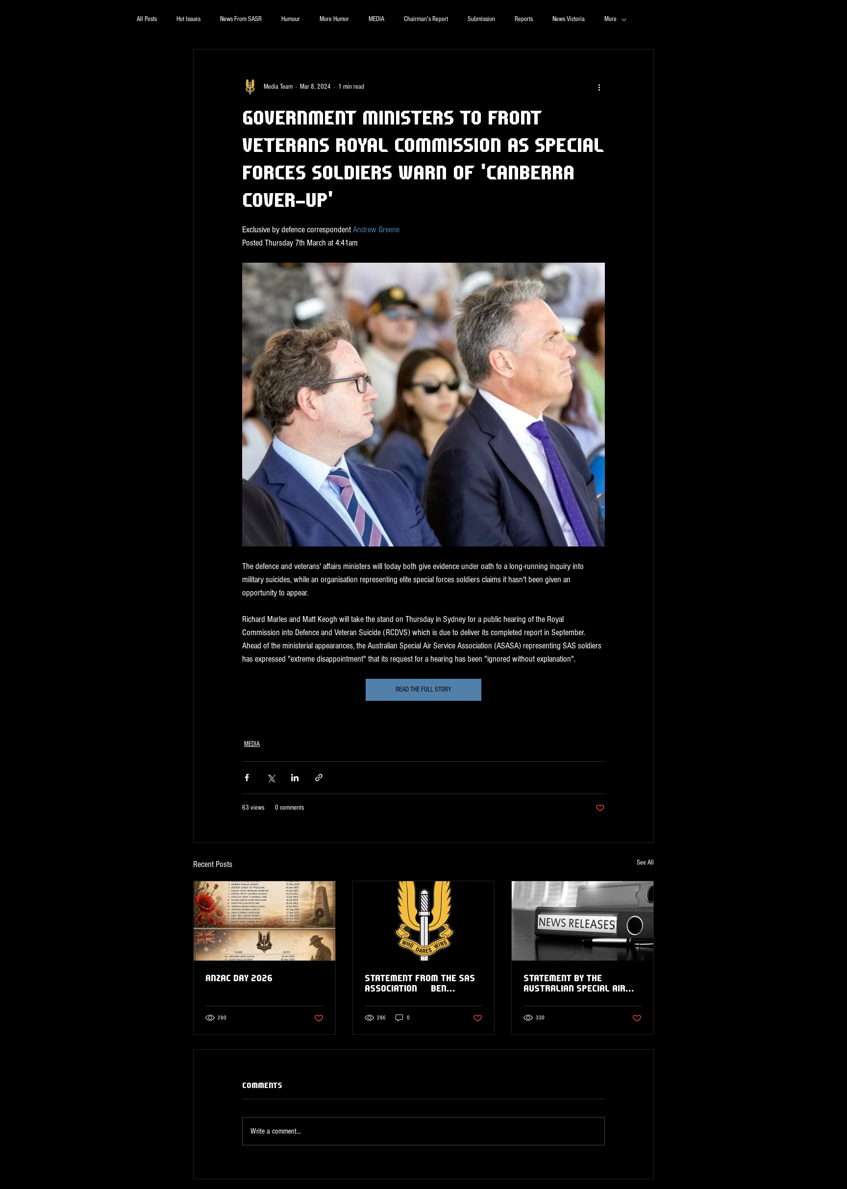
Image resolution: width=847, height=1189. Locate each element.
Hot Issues (188, 19)
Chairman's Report (426, 19)
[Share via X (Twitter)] (270, 777)
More (610, 19)
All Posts (147, 19)
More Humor (334, 19)
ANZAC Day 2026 (239, 978)
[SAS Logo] (424, 921)
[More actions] (599, 87)
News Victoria (568, 19)
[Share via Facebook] (246, 777)
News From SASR (241, 19)
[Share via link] (319, 777)
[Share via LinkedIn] (294, 777)
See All (645, 863)
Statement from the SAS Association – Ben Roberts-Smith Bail (420, 983)
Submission (481, 19)
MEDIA (376, 19)
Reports (524, 19)
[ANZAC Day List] (264, 921)
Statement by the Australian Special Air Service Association (574, 983)
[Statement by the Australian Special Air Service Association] (582, 921)
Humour (290, 19)
